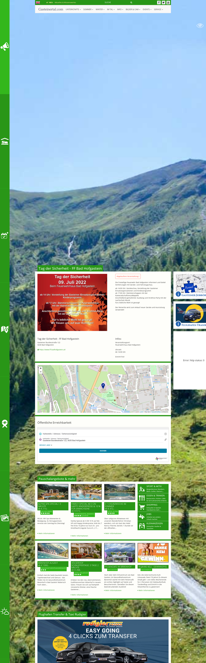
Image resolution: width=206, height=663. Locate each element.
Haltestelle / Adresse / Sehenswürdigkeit (60, 434)
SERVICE (158, 9)
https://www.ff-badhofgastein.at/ (52, 349)
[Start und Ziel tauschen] (165, 439)
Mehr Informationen (46, 533)
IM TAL (110, 9)
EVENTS (146, 9)
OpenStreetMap (156, 412)
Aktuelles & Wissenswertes (62, 2)
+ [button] (40, 368)
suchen (103, 451)
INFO (119, 9)
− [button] (40, 371)
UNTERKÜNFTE (73, 9)
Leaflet (141, 412)
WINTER (99, 9)
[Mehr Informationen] (52, 492)
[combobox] (103, 434)
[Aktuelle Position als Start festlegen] (165, 434)
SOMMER (87, 9)
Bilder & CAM (132, 9)
